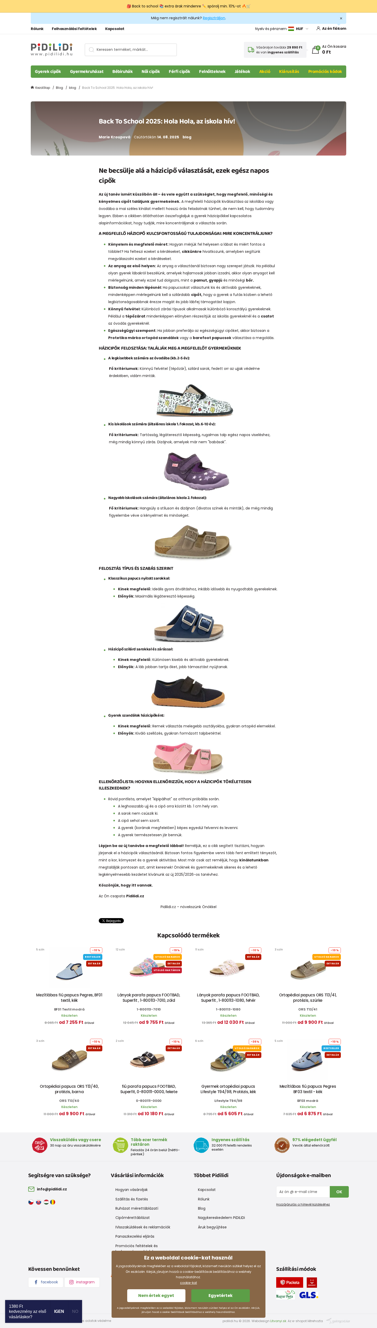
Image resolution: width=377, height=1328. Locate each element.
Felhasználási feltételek (74, 28)
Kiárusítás (289, 71)
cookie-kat (188, 1283)
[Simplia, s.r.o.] (338, 1321)
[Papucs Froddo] (188, 691)
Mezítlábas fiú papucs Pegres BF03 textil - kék (308, 1089)
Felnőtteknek (212, 71)
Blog (59, 87)
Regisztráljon (214, 18)
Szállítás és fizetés (131, 1199)
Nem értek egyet (156, 1295)
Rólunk (37, 28)
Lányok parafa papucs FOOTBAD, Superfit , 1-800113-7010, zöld (148, 997)
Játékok (242, 71)
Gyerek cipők (48, 71)
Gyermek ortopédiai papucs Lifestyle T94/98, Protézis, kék (228, 1089)
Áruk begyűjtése (212, 1227)
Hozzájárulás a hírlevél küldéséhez (303, 1204)
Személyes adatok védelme (89, 1321)
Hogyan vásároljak (131, 1189)
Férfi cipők (179, 71)
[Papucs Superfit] (193, 470)
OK (339, 1192)
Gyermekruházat (87, 71)
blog (72, 87)
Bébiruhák (122, 71)
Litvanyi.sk (278, 1321)
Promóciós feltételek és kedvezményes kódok (136, 1248)
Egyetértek (221, 1295)
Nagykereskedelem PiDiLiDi (221, 1217)
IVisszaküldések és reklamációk (142, 1227)
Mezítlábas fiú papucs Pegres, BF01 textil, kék (69, 997)
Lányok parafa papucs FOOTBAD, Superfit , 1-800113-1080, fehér (228, 997)
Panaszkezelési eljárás (134, 1236)
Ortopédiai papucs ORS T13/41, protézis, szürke (307, 997)
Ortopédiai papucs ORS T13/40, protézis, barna (69, 1089)
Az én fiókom (334, 28)
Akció (264, 71)
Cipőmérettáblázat (132, 1217)
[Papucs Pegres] (193, 400)
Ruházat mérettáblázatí (136, 1208)
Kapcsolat (114, 28)
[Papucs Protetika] (193, 542)
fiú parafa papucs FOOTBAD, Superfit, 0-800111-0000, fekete (148, 1089)
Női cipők (151, 71)
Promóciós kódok (325, 71)
